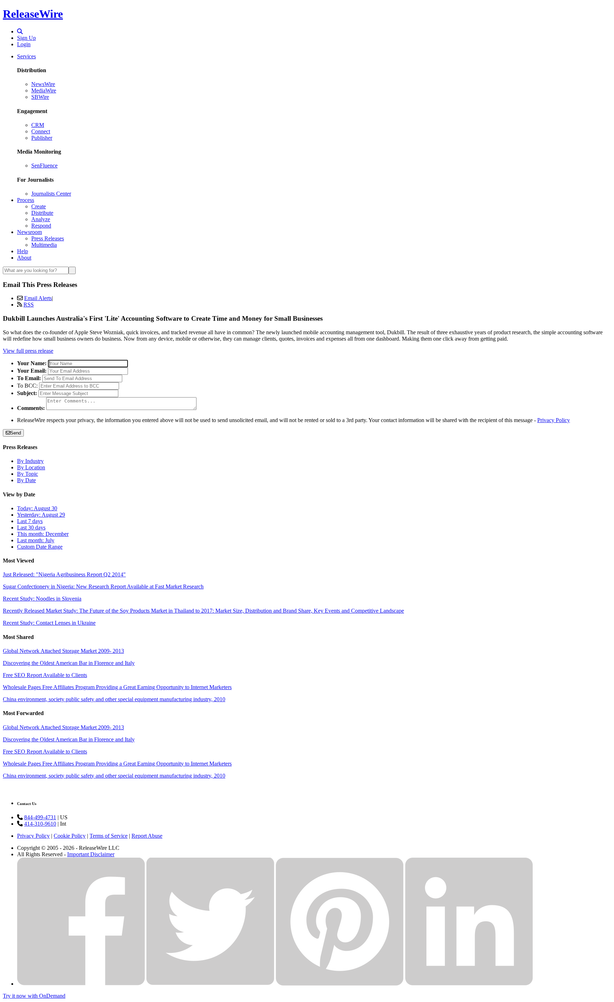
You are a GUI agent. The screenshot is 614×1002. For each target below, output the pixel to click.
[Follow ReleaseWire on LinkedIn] (469, 984)
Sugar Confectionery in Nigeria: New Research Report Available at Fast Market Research (103, 586)
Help (22, 251)
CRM (37, 125)
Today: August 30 (37, 508)
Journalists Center (51, 194)
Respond (41, 226)
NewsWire (43, 84)
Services (26, 56)
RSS (28, 305)
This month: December (43, 534)
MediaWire (43, 90)
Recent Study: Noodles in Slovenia (42, 599)
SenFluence (44, 165)
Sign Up (26, 38)
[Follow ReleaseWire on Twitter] (210, 984)
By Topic (27, 474)
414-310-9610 (40, 824)
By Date (26, 480)
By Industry (30, 461)
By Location (31, 467)
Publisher (41, 138)
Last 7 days (30, 521)
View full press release (28, 351)
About (24, 258)
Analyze (40, 219)
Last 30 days (31, 527)
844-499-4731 (40, 817)
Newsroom (29, 232)
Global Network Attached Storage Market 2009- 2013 (63, 651)
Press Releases (47, 238)
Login (24, 44)
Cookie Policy (70, 836)
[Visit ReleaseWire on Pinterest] (340, 984)
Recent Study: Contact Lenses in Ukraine (49, 623)
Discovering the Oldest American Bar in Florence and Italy (69, 663)
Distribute (42, 213)
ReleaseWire (33, 13)
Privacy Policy (553, 420)
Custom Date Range (40, 547)
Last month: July (35, 540)
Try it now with (34, 996)
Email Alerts (38, 298)
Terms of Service (109, 836)
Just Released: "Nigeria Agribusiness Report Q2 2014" (64, 574)
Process (25, 200)
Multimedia (44, 245)
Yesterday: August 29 (41, 515)
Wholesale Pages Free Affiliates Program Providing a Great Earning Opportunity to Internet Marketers (117, 687)
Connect (40, 131)
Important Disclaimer (90, 854)
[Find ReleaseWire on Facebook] (81, 984)
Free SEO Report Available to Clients (45, 675)
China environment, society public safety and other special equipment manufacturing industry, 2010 (114, 699)
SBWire (40, 97)
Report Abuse (146, 836)
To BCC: (27, 386)
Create (38, 206)
